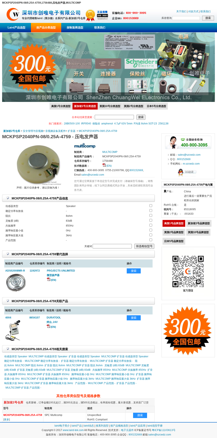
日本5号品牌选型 (174, 241)
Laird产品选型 (16, 27)
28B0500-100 (72, 123)
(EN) (109, 165)
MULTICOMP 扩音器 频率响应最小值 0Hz (44, 378)
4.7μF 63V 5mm (123, 123)
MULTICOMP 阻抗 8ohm (29, 365)
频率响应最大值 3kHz (82, 378)
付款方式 (193, 11)
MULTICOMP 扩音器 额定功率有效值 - (111, 360)
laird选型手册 (155, 425)
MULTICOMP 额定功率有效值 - (42, 360)
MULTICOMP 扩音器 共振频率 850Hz (48, 374)
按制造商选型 (75, 27)
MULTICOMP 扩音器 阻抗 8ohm (84, 365)
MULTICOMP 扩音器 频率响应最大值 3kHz (49, 383)
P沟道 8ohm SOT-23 (145, 123)
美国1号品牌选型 (174, 223)
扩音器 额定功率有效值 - (75, 360)
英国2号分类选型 (133, 106)
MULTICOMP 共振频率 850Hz (129, 369)
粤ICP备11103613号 (163, 430)
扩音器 (71, 131)
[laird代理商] (13, 22)
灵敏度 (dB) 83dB (114, 365)
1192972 (35, 270)
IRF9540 (86, 123)
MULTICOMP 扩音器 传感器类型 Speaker (124, 356)
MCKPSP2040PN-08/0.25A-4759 (98, 131)
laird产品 (77, 425)
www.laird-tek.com (73, 430)
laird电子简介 (62, 425)
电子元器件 (127, 430)
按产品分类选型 (46, 27)
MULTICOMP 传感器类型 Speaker (48, 356)
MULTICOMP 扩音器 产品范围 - (23, 387)
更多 (6, 419)
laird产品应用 (137, 425)
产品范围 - (81, 383)
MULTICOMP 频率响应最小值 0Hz (115, 374)
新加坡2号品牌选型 (199, 223)
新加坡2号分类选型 (85, 106)
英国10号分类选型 (110, 106)
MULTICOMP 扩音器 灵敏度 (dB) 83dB (68, 369)
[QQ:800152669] (188, 176)
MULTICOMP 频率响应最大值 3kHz (116, 378)
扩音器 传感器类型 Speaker (84, 356)
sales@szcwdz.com (92, 174)
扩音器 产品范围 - (126, 383)
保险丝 (96, 123)
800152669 (136, 170)
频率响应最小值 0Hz (83, 374)
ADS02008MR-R (15, 270)
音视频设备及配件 (55, 131)
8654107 (34, 317)
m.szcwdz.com (191, 163)
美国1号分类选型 (61, 106)
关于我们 (181, 11)
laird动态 (89, 425)
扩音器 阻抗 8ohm (55, 365)
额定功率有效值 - (14, 360)
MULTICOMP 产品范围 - (101, 383)
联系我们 (205, 11)
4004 (8, 317)
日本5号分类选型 (156, 106)
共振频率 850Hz (101, 369)
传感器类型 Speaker (15, 356)
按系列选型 (102, 425)
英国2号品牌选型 (174, 232)
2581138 (163, 123)
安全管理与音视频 (33, 131)
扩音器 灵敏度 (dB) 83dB (31, 369)
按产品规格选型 (119, 425)
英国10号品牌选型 (198, 232)
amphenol (107, 123)
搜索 (133, 270)
